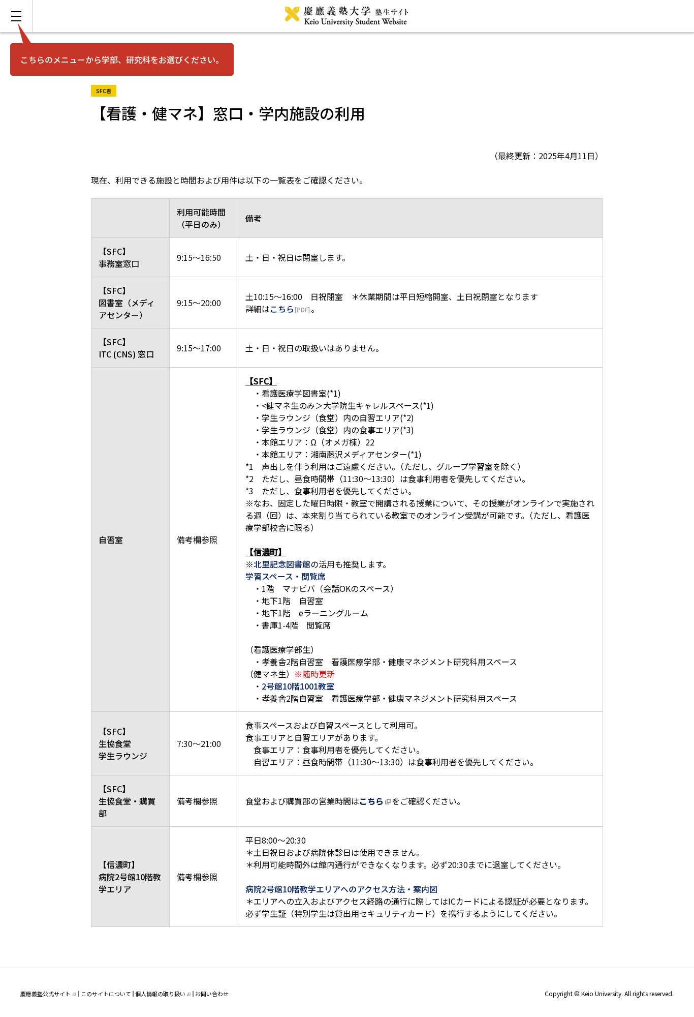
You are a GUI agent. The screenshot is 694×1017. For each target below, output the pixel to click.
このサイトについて (106, 994)
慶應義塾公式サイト (45, 994)
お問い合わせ (212, 994)
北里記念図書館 (282, 564)
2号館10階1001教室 (298, 686)
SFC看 (106, 90)
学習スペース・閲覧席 (285, 576)
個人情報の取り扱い (160, 994)
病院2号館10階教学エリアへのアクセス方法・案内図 (341, 889)
